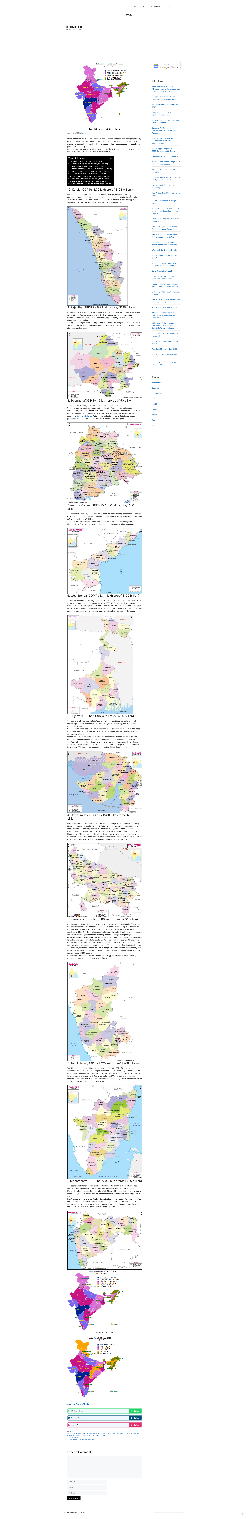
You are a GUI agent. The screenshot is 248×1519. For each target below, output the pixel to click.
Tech (145, 6)
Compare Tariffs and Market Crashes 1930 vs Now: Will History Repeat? (165, 130)
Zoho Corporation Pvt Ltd (162, 271)
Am (78, 1404)
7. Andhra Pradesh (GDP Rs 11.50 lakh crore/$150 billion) (91, 169)
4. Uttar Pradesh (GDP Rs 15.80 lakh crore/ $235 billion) (90, 176)
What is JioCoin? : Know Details (164, 250)
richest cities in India (74, 1435)
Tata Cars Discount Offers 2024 (164, 349)
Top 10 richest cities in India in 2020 (93, 1435)
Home (128, 6)
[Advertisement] (154, 34)
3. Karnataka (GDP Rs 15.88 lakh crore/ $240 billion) (89, 179)
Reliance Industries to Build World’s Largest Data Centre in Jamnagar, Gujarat (165, 211)
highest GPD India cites (131, 1433)
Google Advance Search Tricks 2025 (166, 156)
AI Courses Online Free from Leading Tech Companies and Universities (163, 315)
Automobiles (156, 6)
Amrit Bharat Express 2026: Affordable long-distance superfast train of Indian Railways (166, 89)
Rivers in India (74, 1437)
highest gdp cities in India (115, 1433)
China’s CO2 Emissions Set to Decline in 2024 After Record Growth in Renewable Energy (163, 325)
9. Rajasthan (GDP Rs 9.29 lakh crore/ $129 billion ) (89, 164)
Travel (129, 15)
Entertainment (157, 393)
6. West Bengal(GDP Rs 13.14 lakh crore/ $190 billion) (89, 171)
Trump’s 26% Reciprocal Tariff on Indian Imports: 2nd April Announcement (164, 140)
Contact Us (169, 1514)
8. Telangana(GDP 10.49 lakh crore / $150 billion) (88, 166)
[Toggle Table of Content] (110, 158)
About (169, 1511)
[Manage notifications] (242, 1514)
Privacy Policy (169, 1516)
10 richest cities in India (77, 1433)
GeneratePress (91, 1512)
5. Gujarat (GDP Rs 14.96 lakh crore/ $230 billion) (88, 174)
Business (170, 6)
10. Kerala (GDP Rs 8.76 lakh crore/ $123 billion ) (87, 161)
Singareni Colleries (84, 416)
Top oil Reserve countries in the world (82, 1439)
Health (154, 404)
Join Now (136, 1411)
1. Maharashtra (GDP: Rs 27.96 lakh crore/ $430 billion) (91, 184)
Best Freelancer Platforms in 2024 (165, 307)
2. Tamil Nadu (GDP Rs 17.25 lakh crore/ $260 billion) (89, 181)
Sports (154, 415)
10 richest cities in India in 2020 (95, 1433)
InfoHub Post (74, 26)
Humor (154, 409)
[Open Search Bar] (126, 51)
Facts (136, 6)
